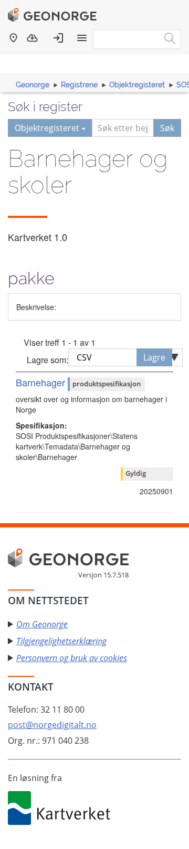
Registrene (79, 85)
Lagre (154, 357)
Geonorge (32, 85)
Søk (167, 128)
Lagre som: (47, 360)
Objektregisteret (137, 85)
